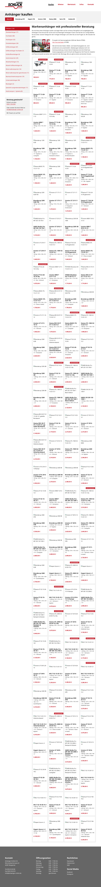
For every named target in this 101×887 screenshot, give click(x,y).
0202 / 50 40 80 (11, 104)
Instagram (70, 874)
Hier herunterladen (58, 42)
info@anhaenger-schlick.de (15, 109)
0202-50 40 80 (11, 869)
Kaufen (51, 4)
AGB (68, 865)
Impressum (70, 861)
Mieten (61, 4)
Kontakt (91, 4)
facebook (70, 872)
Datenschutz (71, 863)
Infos (82, 4)
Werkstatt (72, 4)
